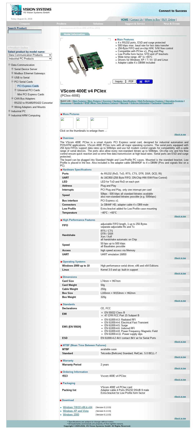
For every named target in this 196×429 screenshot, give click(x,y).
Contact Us (136, 19)
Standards (78, 103)
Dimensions (66, 103)
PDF (131, 81)
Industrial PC (18, 111)
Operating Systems (174, 101)
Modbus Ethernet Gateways (29, 73)
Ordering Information (140, 103)
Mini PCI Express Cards (30, 94)
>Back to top (180, 134)
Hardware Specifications (124, 101)
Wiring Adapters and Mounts (30, 107)
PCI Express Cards (28, 86)
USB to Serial (21, 77)
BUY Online (168, 19)
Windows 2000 (71, 414)
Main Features (79, 101)
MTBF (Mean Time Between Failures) (101, 103)
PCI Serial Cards (23, 81)
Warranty (124, 103)
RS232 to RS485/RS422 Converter (33, 102)
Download (167, 103)
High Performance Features (151, 101)
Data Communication (22, 65)
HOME (124, 19)
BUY (146, 81)
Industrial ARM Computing (25, 115)
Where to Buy (152, 19)
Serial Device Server (25, 69)
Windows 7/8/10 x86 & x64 (77, 407)
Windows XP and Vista (75, 410)
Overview (107, 101)
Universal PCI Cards (28, 90)
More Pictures (94, 101)
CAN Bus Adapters (24, 98)
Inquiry (119, 81)
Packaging (156, 103)
